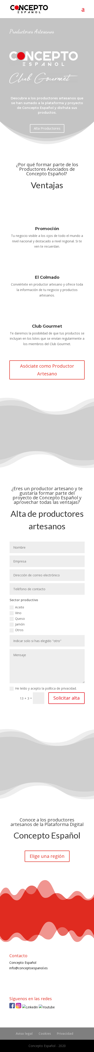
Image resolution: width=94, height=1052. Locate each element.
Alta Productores (47, 128)
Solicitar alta (66, 698)
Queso (20, 618)
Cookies (45, 1033)
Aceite (19, 607)
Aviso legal (24, 1033)
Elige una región (47, 856)
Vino (18, 613)
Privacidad (65, 1033)
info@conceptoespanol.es (28, 968)
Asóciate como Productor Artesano (47, 370)
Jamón (20, 624)
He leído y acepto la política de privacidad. (46, 688)
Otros (19, 630)
